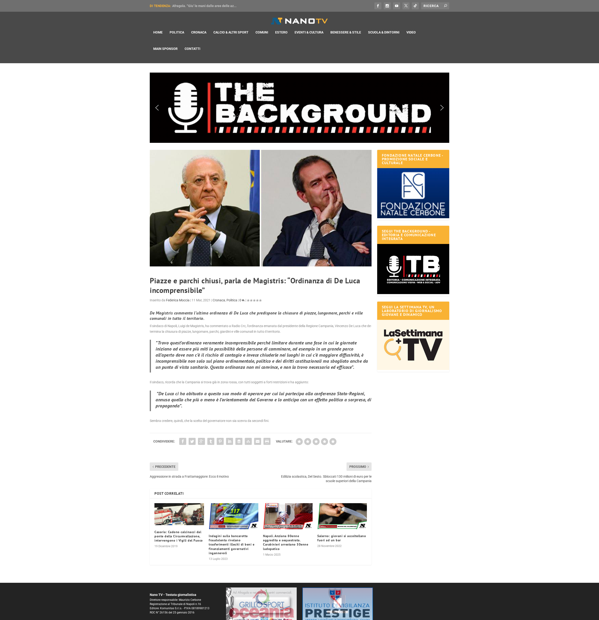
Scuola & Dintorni (383, 32)
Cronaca (198, 32)
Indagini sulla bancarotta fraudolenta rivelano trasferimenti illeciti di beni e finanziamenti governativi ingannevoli (231, 544)
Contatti (192, 49)
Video (411, 32)
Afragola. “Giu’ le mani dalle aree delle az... (204, 6)
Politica (177, 32)
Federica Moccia (178, 300)
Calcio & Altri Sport (230, 32)
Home (158, 32)
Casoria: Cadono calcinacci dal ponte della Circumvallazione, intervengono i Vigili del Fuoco (178, 536)
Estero (281, 32)
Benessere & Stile (345, 32)
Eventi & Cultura (309, 32)
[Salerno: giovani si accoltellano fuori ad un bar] (342, 516)
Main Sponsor (165, 49)
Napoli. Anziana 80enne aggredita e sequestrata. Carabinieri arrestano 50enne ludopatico (285, 542)
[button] (299, 108)
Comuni (262, 32)
